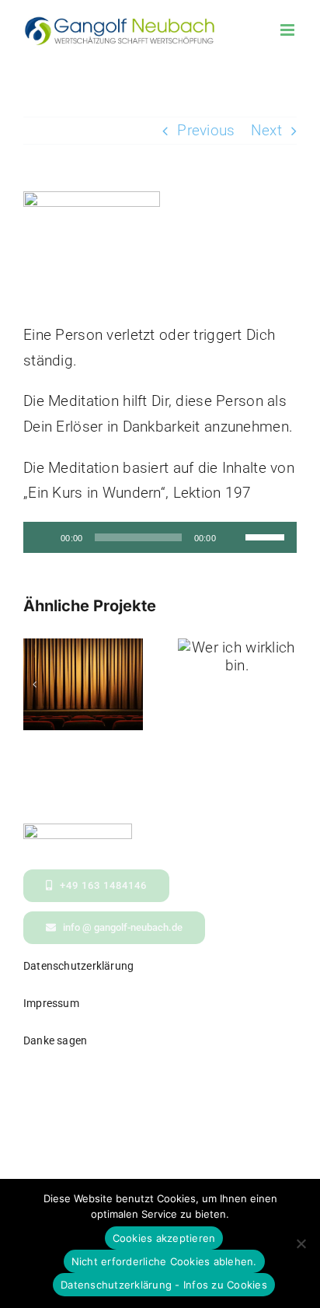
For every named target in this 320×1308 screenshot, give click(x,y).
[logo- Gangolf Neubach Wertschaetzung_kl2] (77, 831)
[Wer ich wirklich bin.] (237, 656)
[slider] (267, 536)
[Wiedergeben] (43, 537)
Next (266, 130)
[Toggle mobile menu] (288, 30)
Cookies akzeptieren (164, 1238)
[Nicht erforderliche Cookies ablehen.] (300, 1243)
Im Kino (83, 671)
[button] (35, 684)
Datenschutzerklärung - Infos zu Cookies (164, 1284)
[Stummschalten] (233, 537)
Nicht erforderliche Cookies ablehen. (164, 1261)
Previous (206, 130)
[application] (160, 537)
